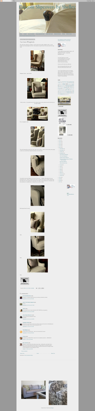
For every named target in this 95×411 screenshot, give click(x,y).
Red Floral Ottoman (63, 161)
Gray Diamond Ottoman (64, 154)
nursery (64, 88)
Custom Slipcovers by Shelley (47, 7)
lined (61, 87)
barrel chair (64, 82)
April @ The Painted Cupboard (28, 302)
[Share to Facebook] (42, 288)
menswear (71, 87)
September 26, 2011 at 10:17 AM (28, 305)
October (61, 151)
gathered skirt (63, 86)
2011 (60, 147)
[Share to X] (41, 288)
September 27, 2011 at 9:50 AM (28, 332)
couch (73, 84)
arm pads (59, 81)
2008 (60, 180)
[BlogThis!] (39, 288)
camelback (59, 84)
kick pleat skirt (68, 86)
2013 (60, 144)
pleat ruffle (67, 89)
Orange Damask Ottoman (64, 157)
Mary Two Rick (25, 342)
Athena (24, 308)
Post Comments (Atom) (29, 355)
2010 (60, 177)
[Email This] (38, 288)
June (61, 167)
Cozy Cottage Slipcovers (27, 315)
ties (73, 90)
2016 (60, 139)
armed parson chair (65, 81)
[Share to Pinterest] (43, 288)
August (61, 164)
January (61, 175)
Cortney (24, 336)
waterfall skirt (68, 91)
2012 (60, 145)
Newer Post (22, 353)
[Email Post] (36, 288)
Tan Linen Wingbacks (63, 156)
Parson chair (72, 88)
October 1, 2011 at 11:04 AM (28, 339)
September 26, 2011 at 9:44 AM (28, 298)
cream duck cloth (61, 85)
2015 (60, 141)
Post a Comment (24, 351)
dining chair (67, 85)
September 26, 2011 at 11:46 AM (28, 311)
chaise (69, 84)
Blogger (52, 407)
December (62, 148)
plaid (63, 89)
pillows (60, 89)
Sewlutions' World (26, 322)
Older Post (53, 353)
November (62, 150)
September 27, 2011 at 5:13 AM (28, 326)
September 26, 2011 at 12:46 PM (28, 319)
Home (38, 353)
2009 (60, 178)
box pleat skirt (70, 82)
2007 (60, 181)
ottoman (67, 88)
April (61, 170)
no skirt (59, 88)
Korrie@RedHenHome (27, 295)
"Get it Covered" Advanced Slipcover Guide (27, 35)
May (61, 169)
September (62, 153)
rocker (72, 89)
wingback (61, 94)
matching (65, 87)
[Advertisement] (30, 370)
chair (63, 84)
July (61, 166)
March (61, 172)
